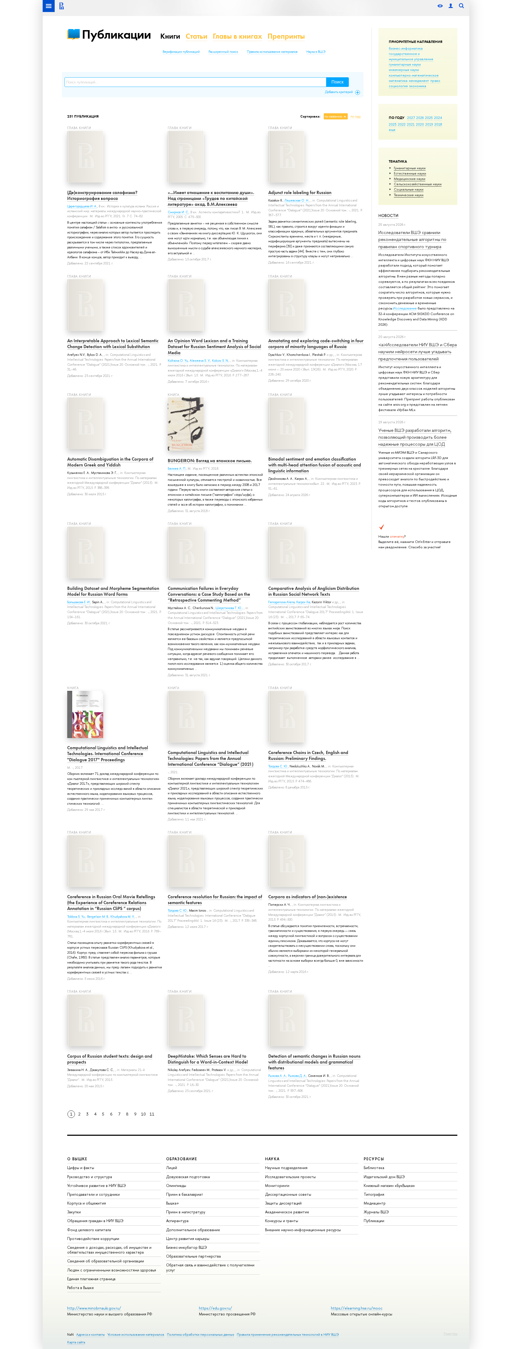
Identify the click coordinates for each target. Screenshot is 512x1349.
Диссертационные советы (288, 1194)
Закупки (74, 1211)
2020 (420, 124)
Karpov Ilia (303, 602)
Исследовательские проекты (290, 1176)
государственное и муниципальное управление (411, 56)
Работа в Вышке (80, 1287)
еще (392, 129)
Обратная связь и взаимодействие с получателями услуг (210, 1267)
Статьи (196, 36)
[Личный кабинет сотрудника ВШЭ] (451, 6)
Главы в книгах (237, 36)
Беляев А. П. (177, 468)
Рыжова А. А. (277, 1076)
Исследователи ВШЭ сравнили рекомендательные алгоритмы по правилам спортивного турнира (412, 239)
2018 (438, 124)
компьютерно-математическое (414, 75)
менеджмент (419, 80)
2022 (402, 124)
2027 (411, 117)
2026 (420, 117)
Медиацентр (375, 1203)
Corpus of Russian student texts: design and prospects (109, 1059)
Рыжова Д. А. (297, 1076)
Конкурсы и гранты (281, 1220)
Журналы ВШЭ (376, 1211)
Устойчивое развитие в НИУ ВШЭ (96, 1185)
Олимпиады (176, 1185)
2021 (411, 124)
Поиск (337, 82)
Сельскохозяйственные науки (418, 184)
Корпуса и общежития (86, 1203)
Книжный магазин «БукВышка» (389, 1185)
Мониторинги (277, 1185)
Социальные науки (408, 189)
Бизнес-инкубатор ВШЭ (186, 1247)
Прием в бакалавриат (184, 1194)
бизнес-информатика (406, 48)
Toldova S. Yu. (76, 917)
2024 (438, 117)
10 (143, 1114)
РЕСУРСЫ (374, 1158)
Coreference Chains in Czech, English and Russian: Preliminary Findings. (308, 755)
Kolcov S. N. (220, 361)
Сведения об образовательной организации (105, 1260)
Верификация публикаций (181, 52)
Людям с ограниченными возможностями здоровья (111, 1270)
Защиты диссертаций (283, 1203)
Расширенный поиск (223, 52)
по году (355, 116)
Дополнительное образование (193, 1229)
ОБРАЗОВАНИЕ (181, 1158)
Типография (374, 1194)
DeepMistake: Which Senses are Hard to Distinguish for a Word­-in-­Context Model (208, 1059)
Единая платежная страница (91, 1278)
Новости (388, 215)
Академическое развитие (287, 1211)
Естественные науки (410, 173)
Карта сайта (76, 1342)
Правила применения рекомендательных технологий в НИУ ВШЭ (288, 1334)
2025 (429, 117)
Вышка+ (172, 1203)
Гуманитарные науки (410, 168)
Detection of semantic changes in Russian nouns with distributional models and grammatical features (314, 1062)
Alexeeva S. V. (200, 361)
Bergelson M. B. (98, 917)
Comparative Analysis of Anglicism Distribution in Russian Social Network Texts (313, 591)
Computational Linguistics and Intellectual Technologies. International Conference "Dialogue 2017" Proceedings (107, 753)
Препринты (286, 36)
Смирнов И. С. (178, 212)
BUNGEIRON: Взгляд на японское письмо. (210, 461)
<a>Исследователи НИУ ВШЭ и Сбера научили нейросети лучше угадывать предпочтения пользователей (417, 351)
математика (398, 80)
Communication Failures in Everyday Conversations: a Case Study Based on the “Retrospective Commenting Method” (209, 594)
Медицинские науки (409, 178)
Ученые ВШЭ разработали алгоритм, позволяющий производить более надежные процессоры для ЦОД (414, 437)
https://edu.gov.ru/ (215, 1308)
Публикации (116, 34)
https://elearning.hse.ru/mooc (356, 1308)
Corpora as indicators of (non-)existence (307, 897)
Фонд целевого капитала (89, 1229)
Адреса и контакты (90, 1334)
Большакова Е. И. (78, 602)
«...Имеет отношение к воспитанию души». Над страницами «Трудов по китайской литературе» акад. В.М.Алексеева (211, 198)
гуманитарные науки (405, 64)
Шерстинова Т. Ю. (228, 608)
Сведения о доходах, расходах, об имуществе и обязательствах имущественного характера (109, 1250)
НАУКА (272, 1158)
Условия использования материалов (135, 1334)
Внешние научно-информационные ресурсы (303, 1229)
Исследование (405, 308)
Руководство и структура (89, 1176)
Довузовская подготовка (188, 1176)
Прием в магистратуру (185, 1211)
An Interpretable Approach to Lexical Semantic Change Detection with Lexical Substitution (112, 343)
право (435, 80)
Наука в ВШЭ (315, 52)
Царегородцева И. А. (82, 206)
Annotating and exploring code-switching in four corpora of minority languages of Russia (315, 343)
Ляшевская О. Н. (297, 200)
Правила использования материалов (272, 52)
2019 (429, 124)
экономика (417, 85)
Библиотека (374, 1167)
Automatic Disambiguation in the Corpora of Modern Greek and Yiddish (110, 462)
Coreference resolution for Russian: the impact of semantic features (215, 899)
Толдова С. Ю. (278, 766)
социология (398, 85)
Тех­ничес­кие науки (408, 194)
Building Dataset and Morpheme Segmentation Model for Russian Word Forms (113, 591)
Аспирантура (177, 1220)
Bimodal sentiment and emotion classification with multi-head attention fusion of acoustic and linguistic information (314, 465)
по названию (333, 116)
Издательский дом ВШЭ (384, 1176)
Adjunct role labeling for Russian (299, 192)
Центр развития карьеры (187, 1238)
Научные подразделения (286, 1167)
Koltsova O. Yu (178, 361)
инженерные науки (404, 69)
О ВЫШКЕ (77, 1158)
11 (152, 1114)
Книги (170, 36)
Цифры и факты (80, 1167)
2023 (393, 124)
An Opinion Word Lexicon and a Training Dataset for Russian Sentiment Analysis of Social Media (214, 346)
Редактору (450, 1333)
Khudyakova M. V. (122, 917)
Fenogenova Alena (281, 602)
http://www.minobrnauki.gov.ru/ (94, 1308)
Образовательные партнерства (193, 1256)
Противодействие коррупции (93, 1238)
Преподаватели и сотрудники (93, 1194)
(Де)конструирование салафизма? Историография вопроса (102, 195)
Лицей (171, 1167)
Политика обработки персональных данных (200, 1334)
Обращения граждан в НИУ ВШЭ (95, 1220)
